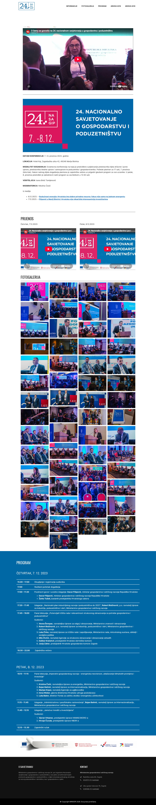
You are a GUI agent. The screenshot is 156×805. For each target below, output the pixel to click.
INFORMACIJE (71, 6)
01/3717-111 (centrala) (91, 780)
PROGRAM (102, 6)
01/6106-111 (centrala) (91, 789)
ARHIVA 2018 (130, 6)
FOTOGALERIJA (88, 6)
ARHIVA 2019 (116, 6)
